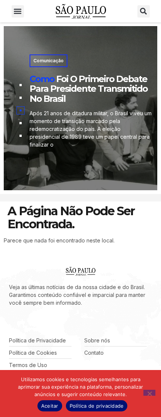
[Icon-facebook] (11, 321)
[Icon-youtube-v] (45, 321)
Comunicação (48, 60)
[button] (18, 11)
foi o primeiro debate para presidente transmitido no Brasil (89, 88)
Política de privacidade (97, 406)
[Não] (149, 393)
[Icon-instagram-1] (33, 321)
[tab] (20, 85)
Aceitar (49, 406)
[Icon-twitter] (22, 321)
